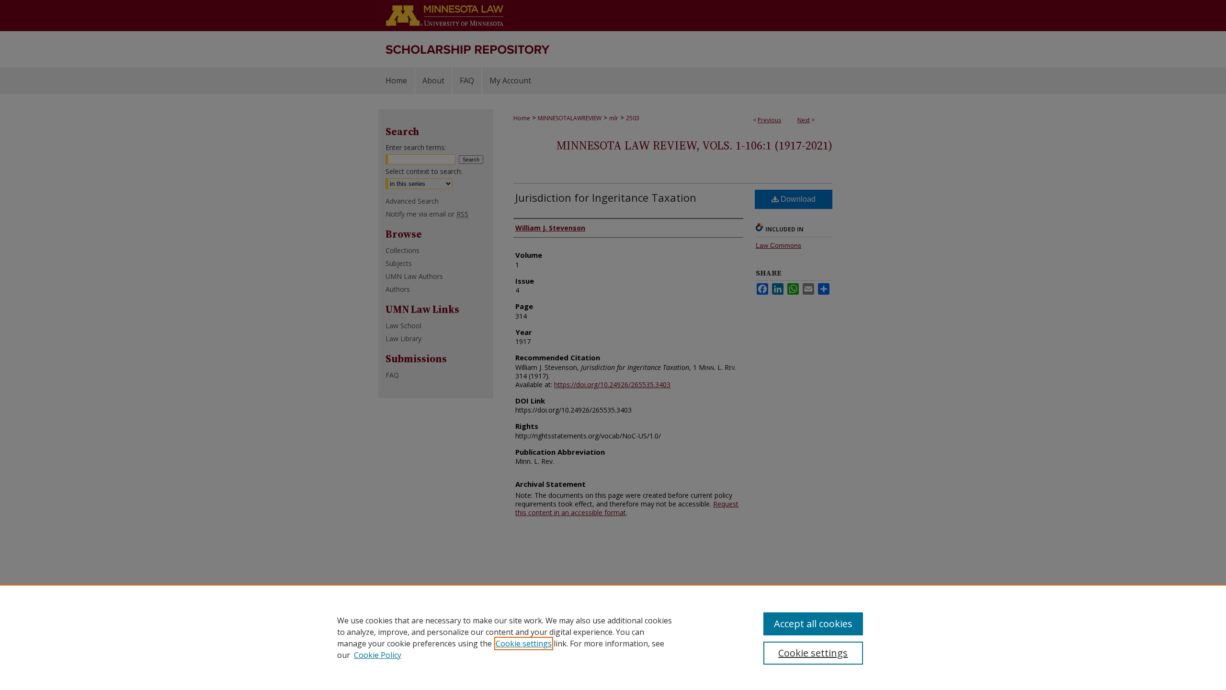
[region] (613, 637)
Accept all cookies (813, 623)
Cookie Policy (377, 655)
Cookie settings (524, 643)
